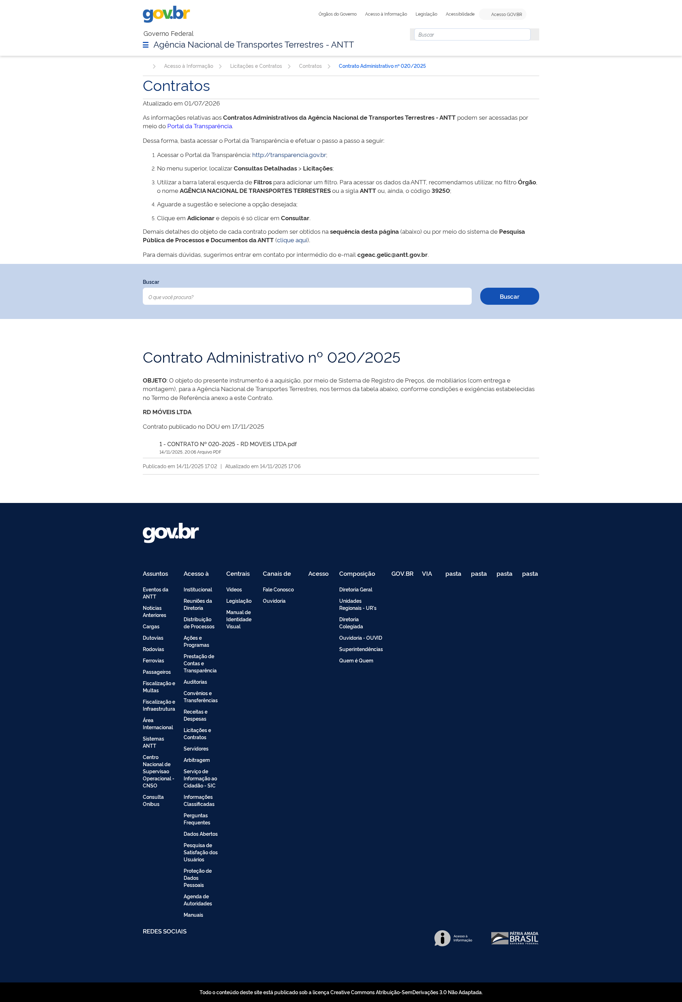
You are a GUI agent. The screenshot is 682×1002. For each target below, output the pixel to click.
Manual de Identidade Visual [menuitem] (238, 618)
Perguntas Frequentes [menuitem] (197, 818)
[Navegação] (145, 44)
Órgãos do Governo (338, 14)
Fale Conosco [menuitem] (278, 589)
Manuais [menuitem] (193, 914)
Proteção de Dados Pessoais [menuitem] (198, 877)
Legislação (426, 14)
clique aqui (292, 239)
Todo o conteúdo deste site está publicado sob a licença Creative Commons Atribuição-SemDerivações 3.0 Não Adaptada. (341, 992)
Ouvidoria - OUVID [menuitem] (360, 637)
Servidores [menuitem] (196, 748)
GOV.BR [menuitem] (402, 573)
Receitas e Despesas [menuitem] (195, 715)
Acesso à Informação (386, 14)
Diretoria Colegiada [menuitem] (351, 622)
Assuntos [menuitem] (155, 573)
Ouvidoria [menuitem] (274, 600)
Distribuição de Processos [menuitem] (199, 622)
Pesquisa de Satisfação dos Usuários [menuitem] (201, 851)
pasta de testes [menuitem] (453, 573)
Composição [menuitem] (357, 573)
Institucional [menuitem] (198, 589)
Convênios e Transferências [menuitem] (201, 696)
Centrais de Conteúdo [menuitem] (240, 573)
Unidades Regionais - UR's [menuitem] (358, 604)
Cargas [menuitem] (151, 626)
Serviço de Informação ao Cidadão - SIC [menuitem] (200, 778)
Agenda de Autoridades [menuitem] (198, 899)
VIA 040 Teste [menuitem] (429, 573)
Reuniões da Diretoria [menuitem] (198, 604)
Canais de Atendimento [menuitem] (281, 573)
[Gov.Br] (166, 14)
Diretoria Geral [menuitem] (355, 589)
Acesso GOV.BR (506, 14)
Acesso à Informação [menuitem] (200, 573)
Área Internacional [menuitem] (158, 723)
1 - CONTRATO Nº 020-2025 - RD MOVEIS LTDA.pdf (228, 444)
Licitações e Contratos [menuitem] (197, 733)
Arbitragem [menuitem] (197, 759)
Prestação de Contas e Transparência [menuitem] (200, 662)
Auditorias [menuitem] (195, 681)
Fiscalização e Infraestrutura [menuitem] (159, 705)
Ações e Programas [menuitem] (196, 641)
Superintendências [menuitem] (361, 648)
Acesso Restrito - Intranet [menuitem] (319, 573)
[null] (533, 34)
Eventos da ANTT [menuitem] (155, 593)
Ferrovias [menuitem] (153, 660)
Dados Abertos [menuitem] (201, 833)
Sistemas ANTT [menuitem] (153, 742)
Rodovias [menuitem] (153, 648)
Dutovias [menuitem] (153, 637)
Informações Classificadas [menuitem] (199, 800)
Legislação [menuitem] (238, 600)
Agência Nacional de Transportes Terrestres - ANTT (253, 44)
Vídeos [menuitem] (234, 589)
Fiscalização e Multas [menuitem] (159, 686)
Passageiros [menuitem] (157, 671)
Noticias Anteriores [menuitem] (154, 611)
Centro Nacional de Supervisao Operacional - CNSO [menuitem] (158, 771)
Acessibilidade (460, 14)
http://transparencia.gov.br (289, 154)
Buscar (151, 281)
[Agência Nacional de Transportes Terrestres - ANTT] (145, 65)
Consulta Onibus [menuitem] (153, 800)
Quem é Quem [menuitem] (356, 660)
